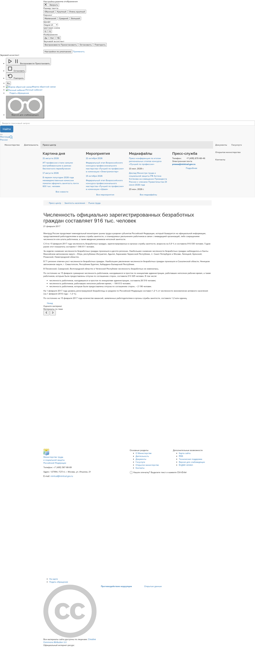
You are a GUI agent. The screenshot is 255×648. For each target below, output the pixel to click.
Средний (63, 18)
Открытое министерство (228, 152)
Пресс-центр (49, 145)
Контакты (220, 159)
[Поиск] (11, 137)
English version (186, 464)
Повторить (100, 44)
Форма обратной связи (44, 86)
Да (46, 38)
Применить (79, 51)
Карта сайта (185, 453)
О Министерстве (144, 453)
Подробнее (191, 168)
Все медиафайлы (148, 194)
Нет (52, 38)
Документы (221, 145)
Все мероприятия (105, 194)
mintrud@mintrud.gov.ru (61, 476)
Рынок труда (94, 202)
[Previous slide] (46, 312)
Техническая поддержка (190, 458)
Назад (49, 303)
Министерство (12, 145)
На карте (53, 578)
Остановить (86, 44)
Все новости (62, 191)
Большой (75, 18)
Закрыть (53, 5)
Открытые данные (153, 586)
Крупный (61, 11)
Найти (7, 129)
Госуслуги (236, 145)
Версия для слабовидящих (25, 115)
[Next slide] (53, 312)
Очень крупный (77, 11)
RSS (181, 456)
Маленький (50, 18)
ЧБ (58, 38)
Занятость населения (74, 202)
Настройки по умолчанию (58, 51)
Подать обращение (19, 93)
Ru (8, 83)
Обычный (49, 11)
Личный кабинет (33, 89)
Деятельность (31, 145)
